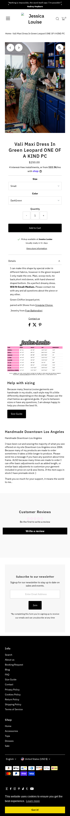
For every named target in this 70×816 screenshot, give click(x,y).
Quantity (35, 208)
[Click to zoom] (59, 48)
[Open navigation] (8, 19)
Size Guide (16, 413)
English (10, 759)
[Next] (61, 4)
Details (12, 260)
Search (8, 654)
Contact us (34, 319)
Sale (7, 745)
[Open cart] (63, 18)
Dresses (9, 740)
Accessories (11, 731)
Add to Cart (35, 228)
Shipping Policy (13, 704)
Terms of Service (14, 709)
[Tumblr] (27, 789)
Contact (9, 684)
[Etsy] (7, 789)
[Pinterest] (19, 789)
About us (9, 659)
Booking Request (14, 664)
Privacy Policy (12, 689)
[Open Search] (57, 18)
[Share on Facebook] (30, 325)
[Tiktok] (23, 789)
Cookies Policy (13, 694)
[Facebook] (10, 789)
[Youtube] (31, 789)
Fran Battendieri (33, 310)
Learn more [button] (33, 801)
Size (35, 179)
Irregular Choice (44, 305)
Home (8, 33)
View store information (36, 248)
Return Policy (12, 699)
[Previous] (9, 4)
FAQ (7, 674)
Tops (7, 736)
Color (35, 193)
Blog (7, 669)
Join (35, 605)
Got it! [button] (35, 809)
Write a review (35, 531)
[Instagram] (15, 789)
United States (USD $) (36, 759)
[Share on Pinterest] (40, 325)
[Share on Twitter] (35, 325)
